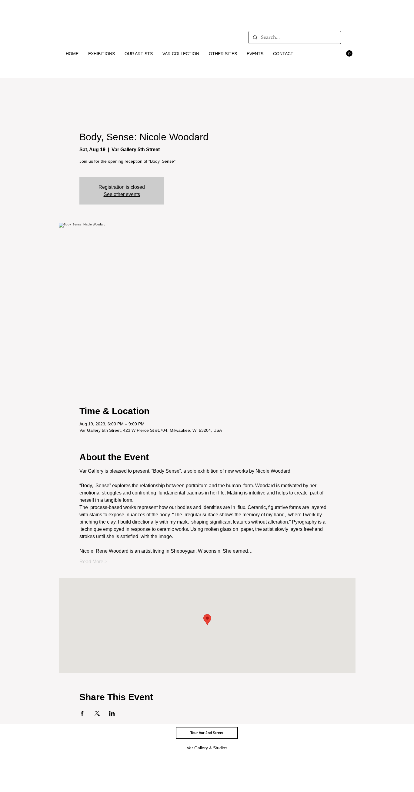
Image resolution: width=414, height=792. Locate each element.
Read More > (93, 561)
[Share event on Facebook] (82, 713)
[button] (102, 54)
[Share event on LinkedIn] (112, 713)
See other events (122, 194)
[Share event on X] (97, 713)
